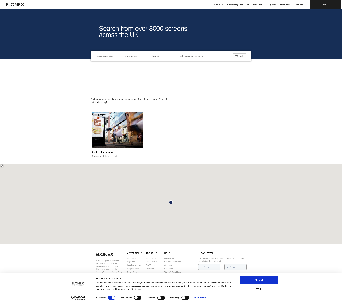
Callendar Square (103, 152)
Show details (200, 298)
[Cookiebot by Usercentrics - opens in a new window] (78, 298)
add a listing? (99, 102)
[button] (101, 115)
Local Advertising (255, 4)
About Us (218, 4)
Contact (325, 4)
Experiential (285, 4)
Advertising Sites (235, 4)
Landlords (299, 4)
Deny (258, 288)
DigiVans (272, 4)
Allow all (259, 280)
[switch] (137, 298)
